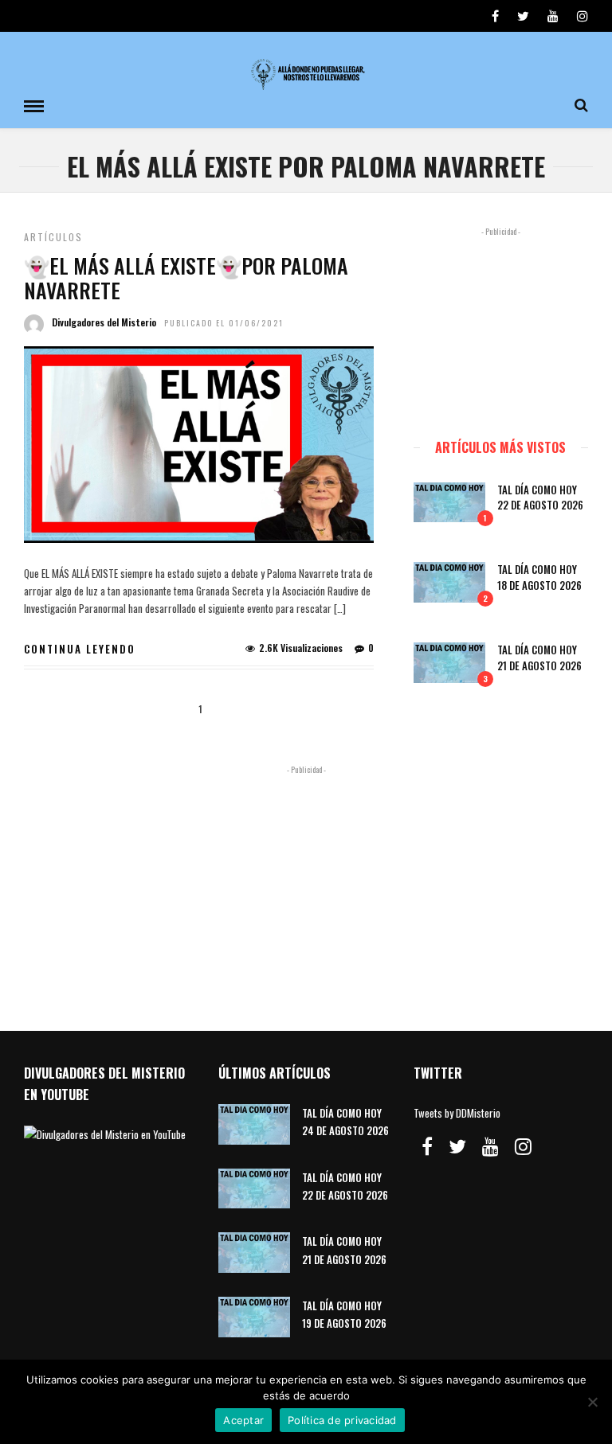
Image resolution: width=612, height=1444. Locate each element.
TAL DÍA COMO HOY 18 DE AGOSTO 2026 (539, 577)
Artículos (53, 237)
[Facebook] (427, 1146)
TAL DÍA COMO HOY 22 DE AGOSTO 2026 (540, 497)
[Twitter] (457, 1146)
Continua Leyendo (79, 649)
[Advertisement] (501, 325)
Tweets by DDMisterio (457, 1113)
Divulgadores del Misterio (104, 322)
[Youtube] (553, 16)
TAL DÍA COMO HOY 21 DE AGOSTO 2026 (539, 657)
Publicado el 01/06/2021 (224, 323)
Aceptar (243, 1420)
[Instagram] (582, 16)
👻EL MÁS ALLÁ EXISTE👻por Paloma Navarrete (186, 278)
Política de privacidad (342, 1420)
